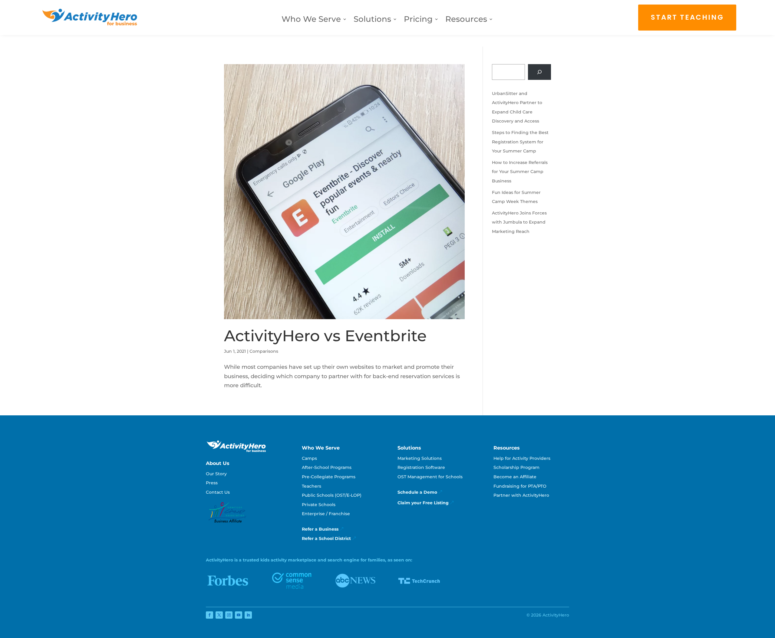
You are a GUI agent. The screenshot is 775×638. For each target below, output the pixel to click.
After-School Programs (326, 467)
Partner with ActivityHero (521, 495)
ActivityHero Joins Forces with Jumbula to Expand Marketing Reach (519, 222)
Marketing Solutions (419, 458)
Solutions (372, 20)
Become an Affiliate (514, 476)
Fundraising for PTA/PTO (519, 486)
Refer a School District (326, 538)
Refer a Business (320, 529)
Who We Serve (311, 20)
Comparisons (263, 351)
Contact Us (218, 492)
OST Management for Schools (430, 476)
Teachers (311, 486)
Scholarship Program (516, 467)
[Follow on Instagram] (228, 615)
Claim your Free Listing (423, 502)
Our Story (216, 473)
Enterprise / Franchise (326, 513)
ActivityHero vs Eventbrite (325, 335)
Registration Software (421, 467)
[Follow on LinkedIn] (248, 615)
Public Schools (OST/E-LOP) (331, 495)
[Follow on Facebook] (209, 615)
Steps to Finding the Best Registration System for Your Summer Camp (520, 142)
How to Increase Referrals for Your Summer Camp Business (520, 172)
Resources (466, 20)
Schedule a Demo (417, 492)
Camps (309, 458)
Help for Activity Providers (521, 458)
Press (212, 483)
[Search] (539, 72)
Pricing (418, 20)
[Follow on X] (219, 615)
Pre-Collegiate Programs (328, 476)
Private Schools (318, 504)
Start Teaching (687, 17)
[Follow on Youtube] (238, 615)
